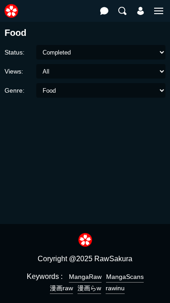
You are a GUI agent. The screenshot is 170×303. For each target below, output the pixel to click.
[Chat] (104, 11)
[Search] (122, 11)
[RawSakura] (11, 6)
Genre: (14, 90)
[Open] (158, 11)
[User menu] (140, 11)
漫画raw (61, 288)
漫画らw (89, 288)
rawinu (115, 288)
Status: (14, 52)
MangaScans (125, 276)
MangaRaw (85, 276)
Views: (14, 71)
